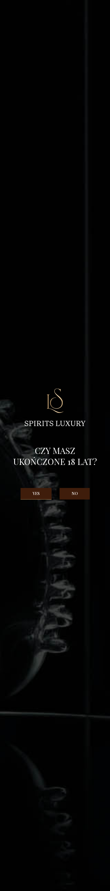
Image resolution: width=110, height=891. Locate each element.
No (75, 493)
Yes (36, 493)
